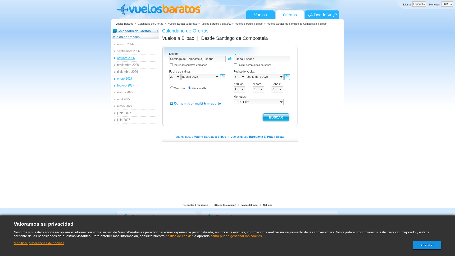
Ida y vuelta (199, 88)
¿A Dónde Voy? (322, 15)
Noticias (268, 205)
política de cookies (179, 236)
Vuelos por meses (126, 37)
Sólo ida (179, 88)
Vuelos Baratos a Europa (182, 23)
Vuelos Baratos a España (216, 23)
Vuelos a (178, 38)
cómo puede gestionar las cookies (236, 236)
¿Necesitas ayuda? (225, 205)
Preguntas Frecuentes (195, 205)
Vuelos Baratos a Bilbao (249, 23)
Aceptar (427, 245)
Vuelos (260, 15)
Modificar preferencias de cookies (39, 243)
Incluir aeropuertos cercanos (190, 65)
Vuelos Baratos (124, 23)
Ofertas (290, 15)
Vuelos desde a (200, 136)
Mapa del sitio (249, 205)
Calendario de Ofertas (150, 23)
